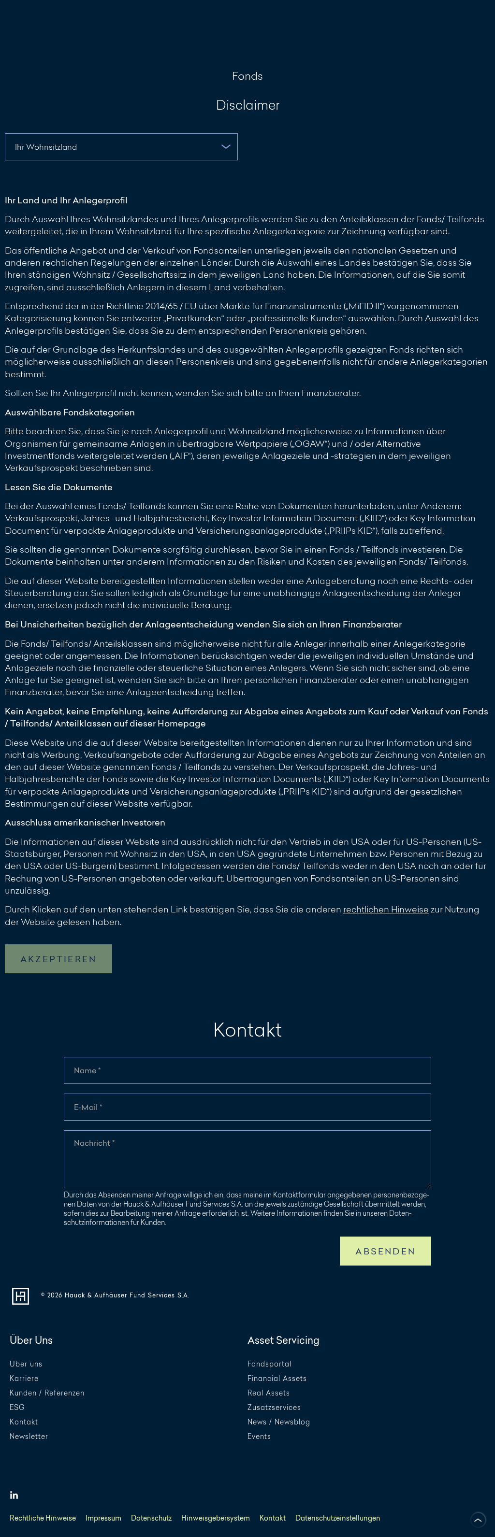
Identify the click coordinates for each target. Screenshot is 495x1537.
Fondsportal (269, 1364)
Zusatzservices (274, 1408)
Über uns (26, 1364)
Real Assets (269, 1393)
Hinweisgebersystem (215, 1518)
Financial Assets (277, 1379)
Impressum (103, 1518)
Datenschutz (151, 1518)
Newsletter (29, 1437)
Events (259, 1437)
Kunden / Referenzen (47, 1393)
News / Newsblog (279, 1422)
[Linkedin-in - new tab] (14, 1495)
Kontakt (24, 1422)
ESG (17, 1408)
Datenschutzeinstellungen (337, 1518)
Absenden (385, 1251)
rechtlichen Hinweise (386, 909)
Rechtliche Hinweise (43, 1518)
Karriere (24, 1379)
